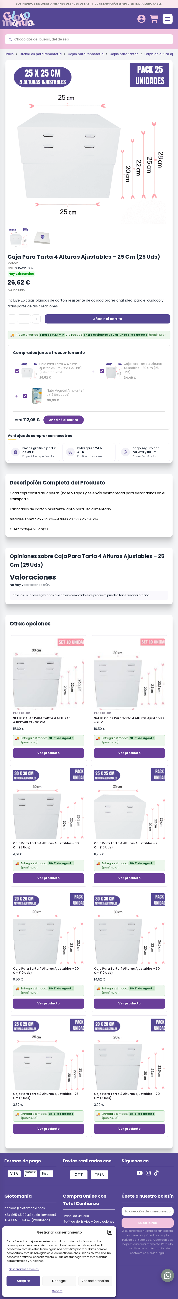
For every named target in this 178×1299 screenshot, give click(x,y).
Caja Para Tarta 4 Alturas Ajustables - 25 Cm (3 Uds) (46, 1096)
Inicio (9, 54)
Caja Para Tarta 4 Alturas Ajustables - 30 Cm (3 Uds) (46, 845)
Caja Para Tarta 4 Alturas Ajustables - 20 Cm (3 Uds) (127, 1096)
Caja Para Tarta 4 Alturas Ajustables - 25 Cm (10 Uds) (127, 845)
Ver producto (48, 753)
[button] (110, 1232)
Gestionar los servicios (24, 1269)
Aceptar (23, 1281)
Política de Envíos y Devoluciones (89, 1221)
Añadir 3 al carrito (63, 420)
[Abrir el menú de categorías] (168, 19)
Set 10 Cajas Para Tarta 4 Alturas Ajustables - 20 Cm (129, 720)
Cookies (57, 1291)
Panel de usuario (76, 1216)
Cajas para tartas (124, 54)
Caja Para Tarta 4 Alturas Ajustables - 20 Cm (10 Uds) (46, 971)
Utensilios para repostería (41, 54)
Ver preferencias (95, 1281)
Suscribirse (147, 1223)
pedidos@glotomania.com (25, 1208)
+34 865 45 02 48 (18, 1215)
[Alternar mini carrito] (154, 19)
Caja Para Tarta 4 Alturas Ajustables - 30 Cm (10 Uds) (127, 971)
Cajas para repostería (86, 54)
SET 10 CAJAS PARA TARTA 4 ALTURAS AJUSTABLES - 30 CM (42, 720)
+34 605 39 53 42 (18, 1220)
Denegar (59, 1281)
